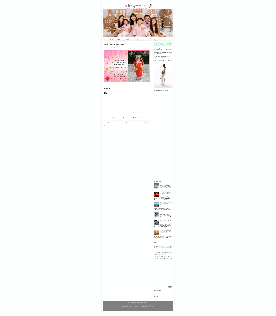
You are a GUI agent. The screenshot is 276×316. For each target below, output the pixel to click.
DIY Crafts (129, 40)
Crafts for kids (161, 247)
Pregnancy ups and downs (159, 259)
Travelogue (137, 40)
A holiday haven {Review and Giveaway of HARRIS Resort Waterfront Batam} (165, 231)
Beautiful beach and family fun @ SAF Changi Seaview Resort (166, 203)
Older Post (147, 123)
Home (105, 40)
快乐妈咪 (165, 261)
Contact (145, 40)
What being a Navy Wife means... (164, 212)
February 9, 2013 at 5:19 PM (120, 92)
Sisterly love (167, 259)
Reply (109, 95)
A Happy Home (157, 244)
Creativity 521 (168, 247)
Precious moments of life (110, 47)
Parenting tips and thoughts (163, 256)
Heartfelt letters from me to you (164, 254)
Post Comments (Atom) (114, 125)
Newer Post (107, 123)
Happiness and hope (163, 253)
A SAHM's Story (120, 40)
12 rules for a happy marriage (165, 184)
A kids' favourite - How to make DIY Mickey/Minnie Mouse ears (165, 193)
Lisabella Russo (111, 92)
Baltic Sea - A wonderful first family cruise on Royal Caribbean (165, 221)
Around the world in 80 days (163, 245)
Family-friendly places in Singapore (163, 249)
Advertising (153, 40)
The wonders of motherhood (163, 260)
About (111, 40)
